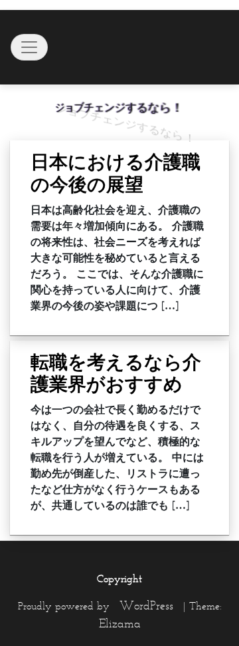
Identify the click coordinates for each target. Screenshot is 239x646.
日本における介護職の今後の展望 (115, 173)
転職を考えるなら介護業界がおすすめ (116, 373)
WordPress (146, 605)
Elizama (120, 623)
